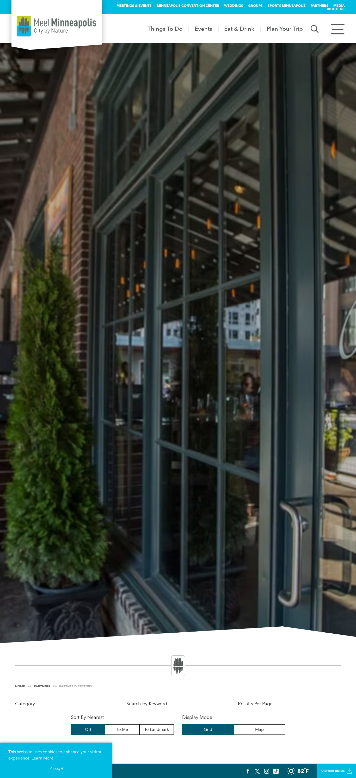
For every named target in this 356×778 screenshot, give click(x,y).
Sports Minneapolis (287, 5)
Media (339, 5)
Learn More (42, 758)
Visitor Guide (333, 771)
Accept (56, 768)
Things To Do (165, 28)
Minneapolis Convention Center (188, 5)
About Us (336, 9)
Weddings (233, 5)
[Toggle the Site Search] (314, 28)
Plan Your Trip (285, 28)
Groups (255, 5)
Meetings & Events (134, 5)
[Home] (56, 26)
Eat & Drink (239, 28)
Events (203, 28)
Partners (319, 5)
